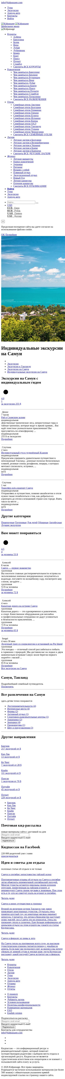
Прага (16, 58)
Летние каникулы (22, 180)
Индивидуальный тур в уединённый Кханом (24, 452)
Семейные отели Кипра (25, 121)
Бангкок (11, 802)
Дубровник (19, 50)
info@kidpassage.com (11, 2)
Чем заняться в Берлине (25, 75)
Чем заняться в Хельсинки (27, 96)
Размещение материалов (19, 1007)
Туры (10, 7)
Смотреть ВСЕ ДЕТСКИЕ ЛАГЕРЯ (31, 153)
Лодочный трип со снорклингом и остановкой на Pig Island (31, 644)
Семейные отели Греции (26, 113)
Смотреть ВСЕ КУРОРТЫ (27, 66)
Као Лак (11, 805)
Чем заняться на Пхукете (26, 91)
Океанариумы (16, 725)
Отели (10, 102)
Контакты (12, 15)
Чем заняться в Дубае (24, 83)
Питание (17, 167)
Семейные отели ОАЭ (24, 123)
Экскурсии (13, 10)
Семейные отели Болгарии (27, 107)
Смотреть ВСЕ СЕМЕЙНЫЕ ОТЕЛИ (32, 134)
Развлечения (13, 69)
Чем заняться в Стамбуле (26, 94)
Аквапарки (14, 719)
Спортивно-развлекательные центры (28, 717)
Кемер (16, 53)
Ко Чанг (11, 808)
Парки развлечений (23, 161)
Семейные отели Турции (26, 129)
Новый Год (19, 178)
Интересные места (18, 708)
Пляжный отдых (21, 172)
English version (14, 1013)
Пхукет (17, 61)
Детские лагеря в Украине (26, 145)
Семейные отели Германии (27, 110)
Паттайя (11, 816)
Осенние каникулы (23, 183)
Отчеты (11, 989)
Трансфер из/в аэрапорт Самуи (17, 488)
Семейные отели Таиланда (27, 126)
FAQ (9, 1010)
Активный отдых (18, 714)
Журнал (11, 156)
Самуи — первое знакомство (16, 568)
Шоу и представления (20, 727)
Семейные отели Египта (26, 115)
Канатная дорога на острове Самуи (19, 606)
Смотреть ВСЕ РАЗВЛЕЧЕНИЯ (29, 99)
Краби (10, 811)
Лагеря (10, 137)
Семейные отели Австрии (26, 104)
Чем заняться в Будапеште (26, 77)
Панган (11, 813)
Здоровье (18, 164)
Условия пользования (18, 1002)
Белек (16, 42)
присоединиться (9, 856)
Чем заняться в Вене (23, 80)
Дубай (16, 47)
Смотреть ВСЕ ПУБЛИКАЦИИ (29, 186)
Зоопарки (13, 722)
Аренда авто (13, 13)
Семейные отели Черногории (28, 132)
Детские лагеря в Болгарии (27, 140)
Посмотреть (7, 686)
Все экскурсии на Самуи (14, 668)
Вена (15, 45)
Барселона (18, 39)
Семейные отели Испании (27, 118)
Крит (16, 56)
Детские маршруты (23, 159)
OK (3, 234)
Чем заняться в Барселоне (26, 72)
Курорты (11, 34)
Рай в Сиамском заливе (13, 417)
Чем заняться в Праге (24, 88)
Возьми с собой (21, 170)
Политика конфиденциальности (23, 1005)
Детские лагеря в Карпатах (27, 151)
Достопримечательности (21, 706)
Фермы (12, 711)
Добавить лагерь (15, 999)
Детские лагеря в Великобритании (31, 142)
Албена (17, 37)
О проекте (12, 994)
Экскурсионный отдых (25, 175)
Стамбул (17, 64)
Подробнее (11, 234)
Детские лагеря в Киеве (25, 148)
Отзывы (11, 983)
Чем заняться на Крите (25, 85)
